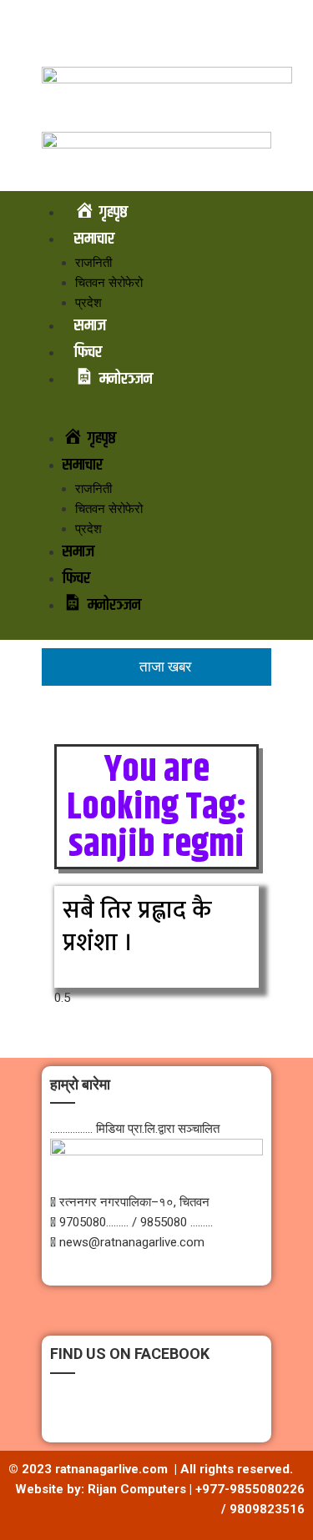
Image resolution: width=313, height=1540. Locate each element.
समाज (90, 326)
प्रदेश (88, 302)
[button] (156, 415)
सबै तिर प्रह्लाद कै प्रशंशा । (137, 926)
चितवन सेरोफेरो (109, 282)
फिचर (88, 352)
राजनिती (93, 262)
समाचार (94, 239)
